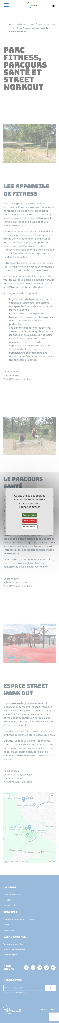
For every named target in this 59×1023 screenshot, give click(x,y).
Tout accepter (29, 515)
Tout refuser (29, 521)
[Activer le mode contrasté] (53, 5)
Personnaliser (29, 527)
